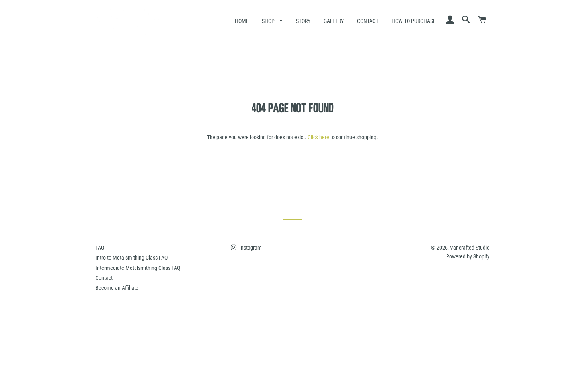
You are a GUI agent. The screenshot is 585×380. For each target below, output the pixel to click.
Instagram (250, 247)
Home (242, 21)
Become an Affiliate (117, 288)
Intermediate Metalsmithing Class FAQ (138, 268)
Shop (269, 21)
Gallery (334, 21)
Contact (367, 21)
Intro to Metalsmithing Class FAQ (132, 257)
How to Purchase (414, 21)
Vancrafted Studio (469, 247)
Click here (318, 137)
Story (303, 21)
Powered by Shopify (467, 256)
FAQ (100, 247)
